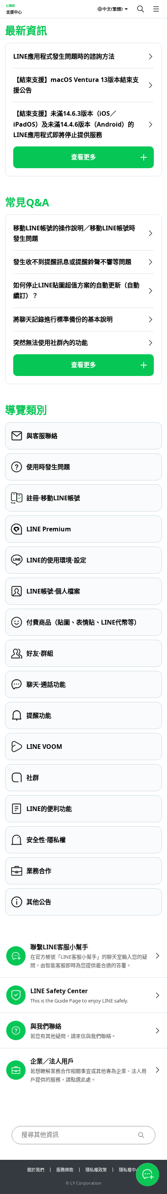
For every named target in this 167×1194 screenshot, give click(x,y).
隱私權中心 (129, 1170)
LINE (10, 5)
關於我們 (35, 1170)
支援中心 (14, 12)
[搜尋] (140, 9)
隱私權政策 (96, 1170)
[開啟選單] (156, 9)
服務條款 (64, 1170)
